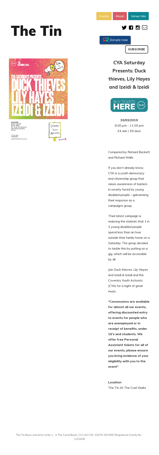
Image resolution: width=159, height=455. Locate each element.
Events (104, 16)
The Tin (36, 30)
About (120, 16)
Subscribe (136, 49)
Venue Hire (138, 16)
